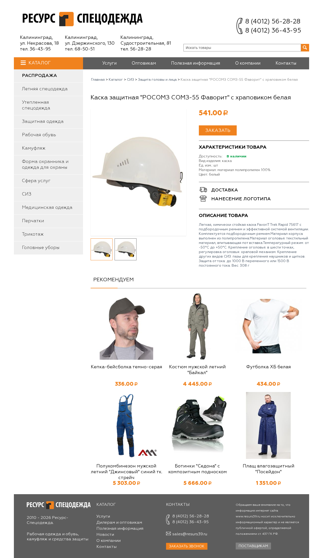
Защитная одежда (43, 121)
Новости (105, 535)
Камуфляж (33, 148)
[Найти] (305, 47)
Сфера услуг (36, 181)
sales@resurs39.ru (189, 534)
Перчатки (33, 221)
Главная (98, 79)
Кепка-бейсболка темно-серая (126, 367)
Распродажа (39, 75)
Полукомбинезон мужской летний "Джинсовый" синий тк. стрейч (126, 472)
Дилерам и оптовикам (119, 523)
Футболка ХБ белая (268, 367)
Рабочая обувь (39, 135)
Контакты (286, 63)
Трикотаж (33, 234)
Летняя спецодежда (45, 89)
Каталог (40, 63)
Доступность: (210, 156)
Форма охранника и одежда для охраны (45, 164)
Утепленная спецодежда (36, 105)
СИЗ (26, 194)
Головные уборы (41, 247)
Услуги (109, 63)
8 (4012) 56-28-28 (272, 22)
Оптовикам (144, 63)
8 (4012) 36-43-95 (273, 31)
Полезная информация (195, 63)
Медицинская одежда (47, 207)
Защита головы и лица (157, 79)
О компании (247, 63)
